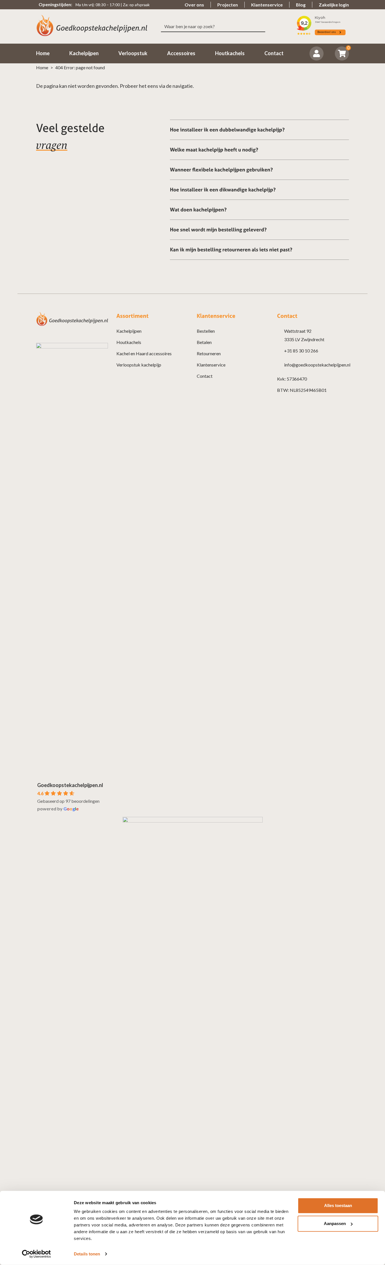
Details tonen (87, 1253)
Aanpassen (335, 1223)
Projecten (227, 4)
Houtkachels (128, 342)
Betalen (204, 342)
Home (42, 67)
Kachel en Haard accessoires (144, 353)
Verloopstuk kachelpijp (138, 364)
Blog (301, 4)
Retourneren (209, 353)
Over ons (194, 4)
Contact (205, 376)
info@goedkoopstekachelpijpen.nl (317, 364)
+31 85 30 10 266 (301, 350)
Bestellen (206, 331)
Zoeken (262, 26)
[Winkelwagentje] (342, 53)
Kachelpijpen (128, 331)
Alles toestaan (338, 1205)
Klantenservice (267, 4)
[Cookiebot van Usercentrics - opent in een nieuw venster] (36, 1254)
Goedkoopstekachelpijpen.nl (70, 785)
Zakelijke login (334, 4)
